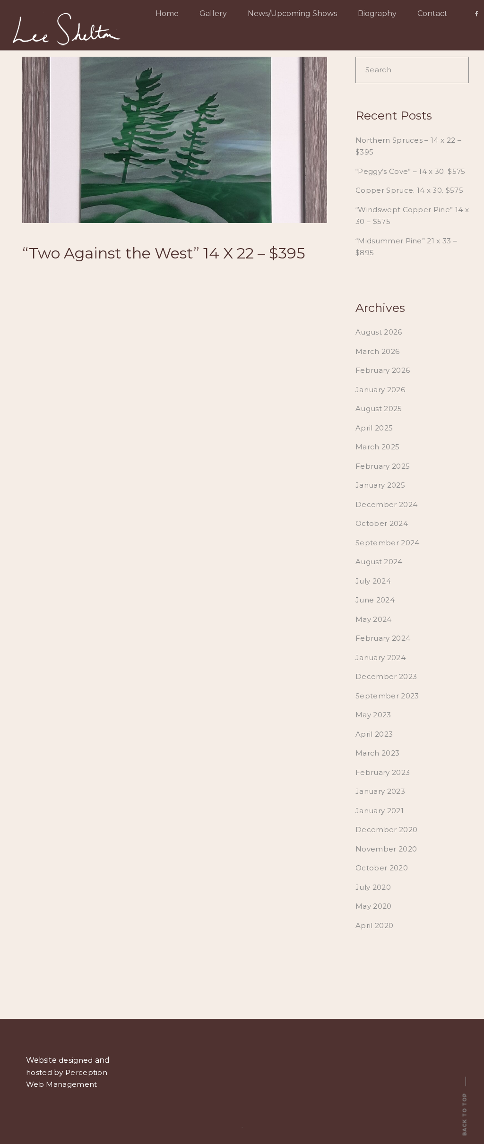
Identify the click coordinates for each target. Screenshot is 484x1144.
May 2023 (373, 714)
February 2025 (382, 466)
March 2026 (377, 351)
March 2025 (377, 446)
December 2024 (386, 504)
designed (76, 1060)
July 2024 (373, 580)
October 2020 (381, 867)
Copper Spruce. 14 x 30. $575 (409, 190)
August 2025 (378, 408)
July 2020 (373, 887)
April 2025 (374, 427)
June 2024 (375, 599)
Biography (377, 13)
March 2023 (377, 752)
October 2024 (381, 523)
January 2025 (380, 485)
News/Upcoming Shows (292, 13)
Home (167, 13)
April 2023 (374, 734)
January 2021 (379, 810)
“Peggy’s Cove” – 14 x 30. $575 (410, 171)
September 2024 (387, 542)
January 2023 (380, 791)
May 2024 (373, 619)
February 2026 (382, 370)
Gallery (213, 13)
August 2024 (379, 561)
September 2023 (387, 695)
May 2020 (373, 906)
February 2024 (382, 638)
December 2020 (386, 829)
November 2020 (386, 848)
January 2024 (380, 657)
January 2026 (380, 389)
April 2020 (374, 925)
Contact (432, 13)
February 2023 (382, 772)
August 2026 (378, 331)
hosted (39, 1072)
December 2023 (386, 676)
